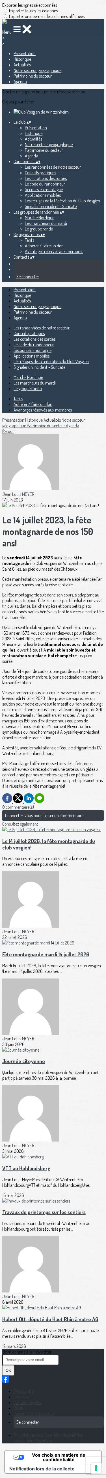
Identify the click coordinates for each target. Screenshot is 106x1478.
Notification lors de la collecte (42, 1469)
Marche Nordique (39, 217)
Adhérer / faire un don (44, 245)
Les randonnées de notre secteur (53, 167)
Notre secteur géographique (37, 70)
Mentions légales (28, 1402)
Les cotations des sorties (46, 178)
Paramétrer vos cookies (34, 1413)
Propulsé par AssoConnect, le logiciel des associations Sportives (48, 1437)
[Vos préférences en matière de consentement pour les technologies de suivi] (96, 1468)
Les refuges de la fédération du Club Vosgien (62, 201)
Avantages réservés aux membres (54, 251)
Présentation (25, 53)
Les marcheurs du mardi (46, 223)
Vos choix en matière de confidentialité (58, 1457)
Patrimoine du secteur (33, 76)
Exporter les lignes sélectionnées (29, 5)
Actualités (22, 64)
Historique (22, 59)
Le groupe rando (39, 229)
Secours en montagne (44, 189)
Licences (21, 1397)
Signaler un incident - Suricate (51, 206)
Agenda (20, 81)
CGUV (18, 1408)
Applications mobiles (43, 195)
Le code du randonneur (45, 184)
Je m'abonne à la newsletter (26, 1352)
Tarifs (29, 240)
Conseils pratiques (40, 172)
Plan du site (23, 1391)
